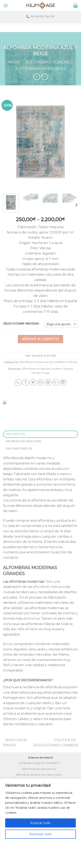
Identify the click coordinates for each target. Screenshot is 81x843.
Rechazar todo (40, 834)
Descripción (15, 434)
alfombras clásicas (47, 587)
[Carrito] (75, 5)
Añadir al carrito (40, 339)
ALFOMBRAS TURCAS (47, 62)
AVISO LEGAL (16, 740)
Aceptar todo (40, 823)
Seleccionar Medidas (21, 323)
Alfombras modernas (40, 68)
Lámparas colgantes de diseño (39, 762)
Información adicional (24, 441)
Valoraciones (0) (19, 448)
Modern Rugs (40, 372)
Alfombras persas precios (39, 768)
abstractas (31, 618)
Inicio (13, 62)
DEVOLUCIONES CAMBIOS (55, 745)
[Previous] (10, 142)
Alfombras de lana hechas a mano (38, 774)
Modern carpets (62, 368)
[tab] (40, 434)
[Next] (71, 142)
